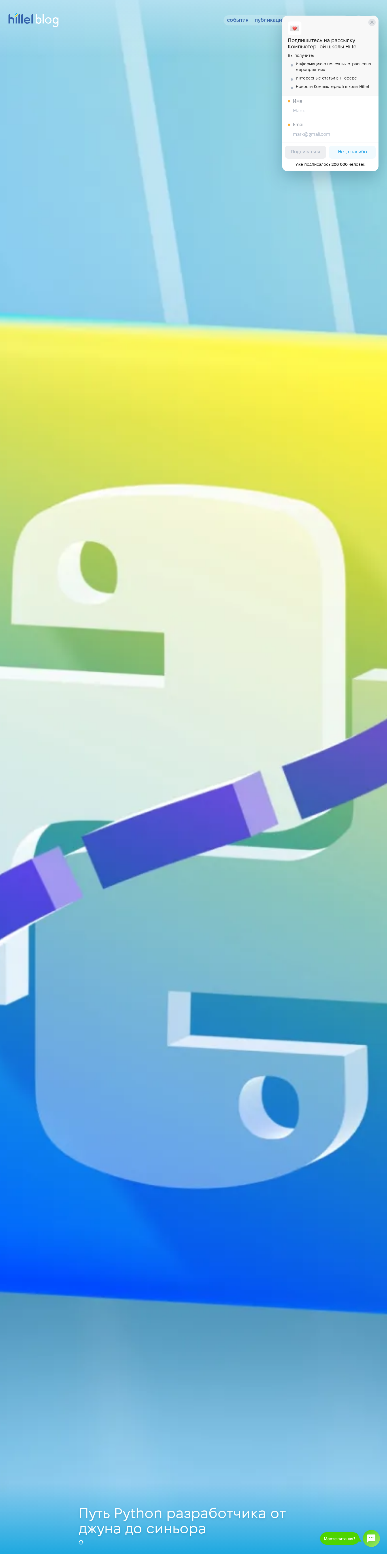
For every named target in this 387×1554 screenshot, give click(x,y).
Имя (297, 101)
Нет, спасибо (352, 152)
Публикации (270, 20)
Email (299, 125)
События (237, 20)
